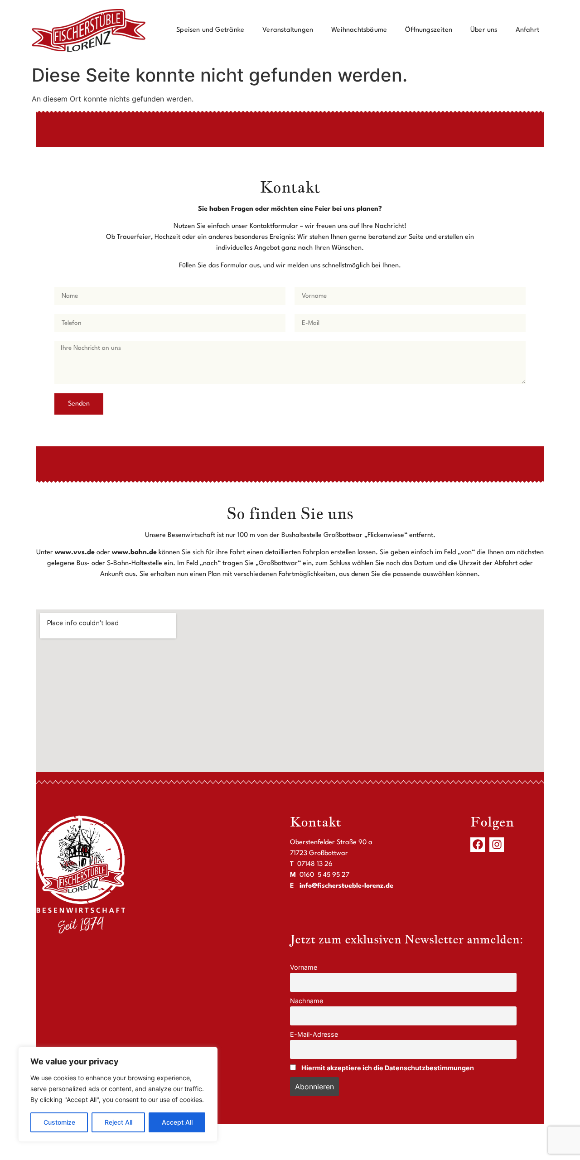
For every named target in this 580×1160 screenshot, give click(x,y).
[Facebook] (477, 844)
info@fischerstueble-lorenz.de (346, 886)
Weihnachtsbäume (359, 30)
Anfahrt (527, 30)
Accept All (177, 1122)
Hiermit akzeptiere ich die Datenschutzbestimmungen (387, 1068)
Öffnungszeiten (428, 30)
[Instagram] (496, 844)
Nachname (306, 1001)
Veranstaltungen (287, 30)
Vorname (303, 967)
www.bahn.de (134, 552)
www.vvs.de (75, 552)
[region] (118, 1094)
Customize (59, 1122)
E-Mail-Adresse (314, 1034)
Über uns (484, 30)
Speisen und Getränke (210, 30)
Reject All (118, 1122)
